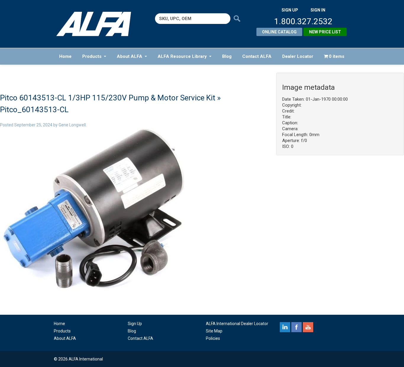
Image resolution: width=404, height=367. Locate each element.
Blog (227, 56)
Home (65, 56)
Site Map (214, 331)
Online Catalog (279, 32)
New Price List (325, 32)
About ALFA (129, 56)
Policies (213, 338)
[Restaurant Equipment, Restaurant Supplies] (98, 23)
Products (91, 56)
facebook (296, 327)
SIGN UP (290, 10)
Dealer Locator (297, 56)
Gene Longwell (72, 125)
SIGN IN (318, 10)
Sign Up (135, 323)
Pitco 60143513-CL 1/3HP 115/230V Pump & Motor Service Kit (107, 97)
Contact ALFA (257, 56)
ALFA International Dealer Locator (237, 323)
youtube (308, 327)
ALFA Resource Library (182, 56)
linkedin (285, 327)
